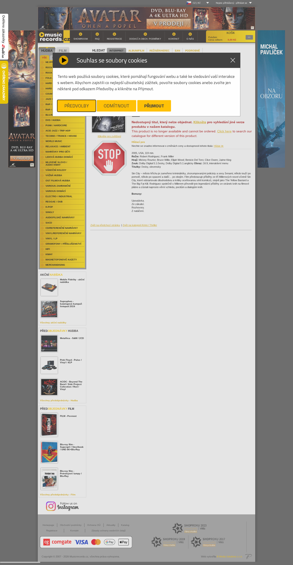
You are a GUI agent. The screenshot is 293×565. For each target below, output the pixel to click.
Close (232, 60)
